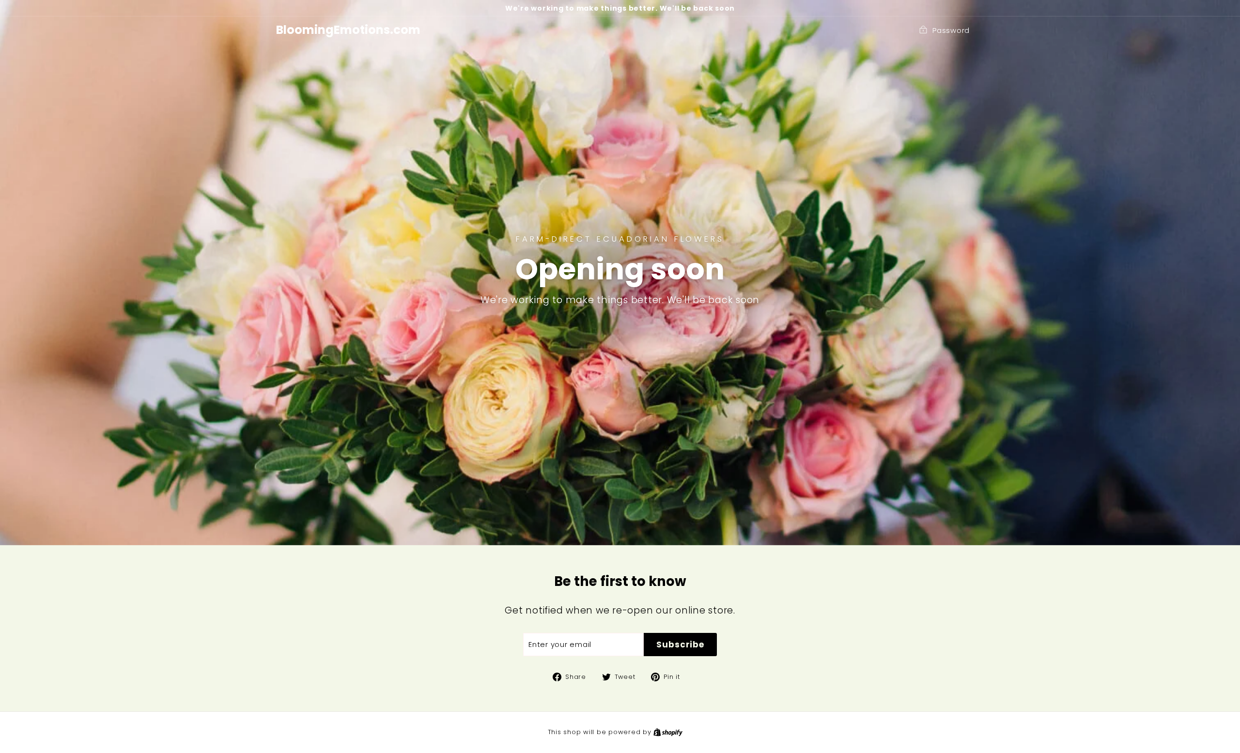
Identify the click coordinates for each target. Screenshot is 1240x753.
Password (951, 30)
